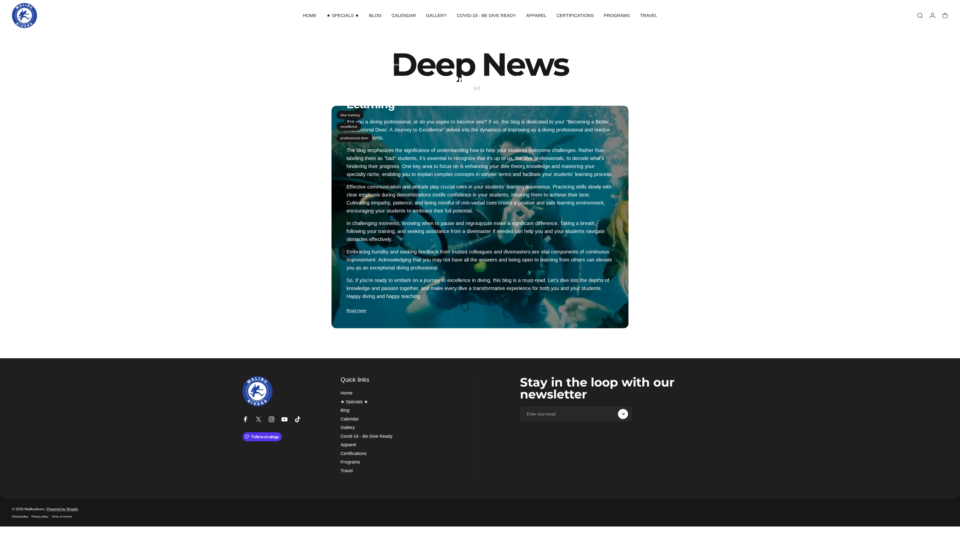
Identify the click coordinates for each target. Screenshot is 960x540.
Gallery (347, 427)
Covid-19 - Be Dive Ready (366, 436)
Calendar (349, 419)
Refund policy (20, 516)
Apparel (348, 444)
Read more (356, 310)
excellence (348, 126)
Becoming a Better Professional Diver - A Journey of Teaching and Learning (437, 92)
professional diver (354, 138)
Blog (345, 410)
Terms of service (62, 516)
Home (346, 393)
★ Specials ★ (354, 401)
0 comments (396, 64)
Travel (346, 470)
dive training (350, 115)
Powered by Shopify (62, 509)
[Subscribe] (623, 414)
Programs (350, 462)
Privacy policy (40, 516)
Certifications (353, 453)
